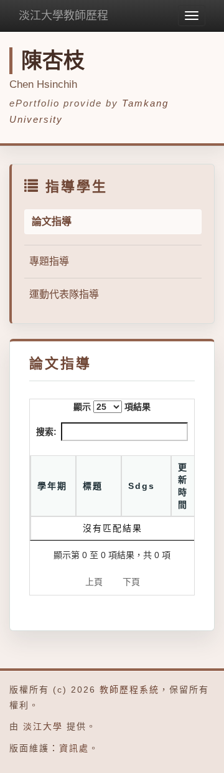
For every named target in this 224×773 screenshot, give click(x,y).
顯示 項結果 (112, 407)
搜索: (46, 432)
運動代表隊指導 (64, 294)
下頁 (131, 582)
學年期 (52, 486)
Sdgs (141, 486)
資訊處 (74, 748)
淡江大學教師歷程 (63, 15)
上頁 (94, 582)
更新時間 (183, 486)
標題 (93, 486)
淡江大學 (43, 726)
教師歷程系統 (129, 690)
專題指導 (49, 261)
